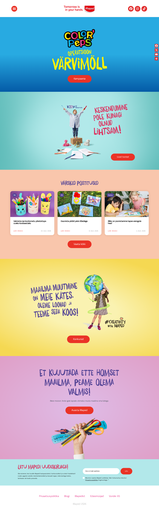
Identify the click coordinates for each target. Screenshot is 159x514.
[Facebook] (131, 9)
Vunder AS (114, 496)
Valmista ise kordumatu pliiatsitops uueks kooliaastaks (30, 222)
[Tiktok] (144, 9)
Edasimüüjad (97, 496)
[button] (14, 9)
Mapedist (80, 496)
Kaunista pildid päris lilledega (74, 221)
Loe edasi (18, 231)
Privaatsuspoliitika (91, 480)
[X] (156, 50)
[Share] (156, 59)
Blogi (67, 496)
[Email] (156, 54)
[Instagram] (137, 9)
